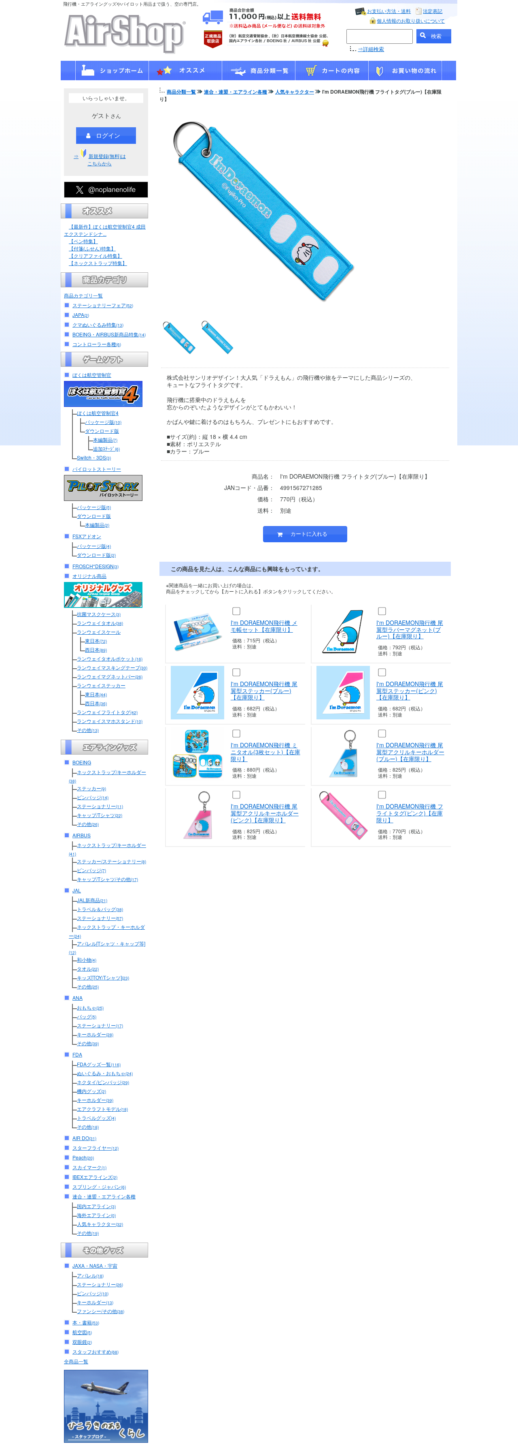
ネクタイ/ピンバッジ (103, 1081)
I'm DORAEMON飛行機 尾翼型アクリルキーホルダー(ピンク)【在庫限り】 (265, 813)
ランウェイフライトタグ (107, 711)
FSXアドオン (86, 536)
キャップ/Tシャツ (99, 814)
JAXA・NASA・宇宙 (94, 1265)
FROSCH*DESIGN (95, 566)
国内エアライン (96, 1205)
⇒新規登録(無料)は (100, 159)
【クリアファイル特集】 (95, 255)
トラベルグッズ (96, 1117)
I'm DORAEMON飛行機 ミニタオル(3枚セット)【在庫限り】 (265, 752)
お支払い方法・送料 (389, 10)
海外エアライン (96, 1214)
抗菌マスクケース (99, 613)
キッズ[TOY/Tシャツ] (103, 977)
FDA (77, 1054)
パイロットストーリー (96, 468)
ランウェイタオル (100, 622)
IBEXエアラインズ (94, 1176)
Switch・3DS (94, 457)
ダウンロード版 (102, 430)
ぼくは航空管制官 (91, 374)
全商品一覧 (76, 1361)
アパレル (90, 1275)
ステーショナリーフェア (102, 305)
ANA (77, 997)
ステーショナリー (100, 805)
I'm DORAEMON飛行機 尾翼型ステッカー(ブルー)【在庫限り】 (264, 691)
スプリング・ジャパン (99, 1186)
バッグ (86, 1016)
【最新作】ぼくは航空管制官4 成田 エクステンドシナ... (105, 230)
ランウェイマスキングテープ (112, 667)
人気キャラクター (100, 1223)
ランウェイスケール (99, 631)
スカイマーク (89, 1167)
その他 (88, 729)
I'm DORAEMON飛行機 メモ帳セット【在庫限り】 (264, 625)
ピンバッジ (92, 797)
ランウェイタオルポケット (109, 658)
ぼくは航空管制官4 (98, 412)
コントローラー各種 (96, 343)
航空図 (82, 1331)
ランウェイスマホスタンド (109, 720)
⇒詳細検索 (371, 49)
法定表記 (432, 10)
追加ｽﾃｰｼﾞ (106, 448)
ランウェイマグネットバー (109, 676)
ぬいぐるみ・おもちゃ (105, 1073)
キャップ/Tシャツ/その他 (107, 878)
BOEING (81, 762)
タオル (88, 968)
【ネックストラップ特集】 (98, 262)
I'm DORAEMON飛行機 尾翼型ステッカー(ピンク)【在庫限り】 (409, 691)
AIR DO (84, 1137)
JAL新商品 (92, 899)
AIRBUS (81, 835)
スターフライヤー (95, 1147)
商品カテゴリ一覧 (83, 295)
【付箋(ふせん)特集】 (92, 248)
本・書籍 (85, 1322)
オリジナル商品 (89, 575)
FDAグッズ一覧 (99, 1064)
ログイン (108, 135)
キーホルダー (95, 1034)
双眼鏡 (82, 1341)
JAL (76, 890)
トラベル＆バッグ (100, 908)
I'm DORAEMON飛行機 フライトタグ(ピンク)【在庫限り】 (409, 813)
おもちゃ (90, 1007)
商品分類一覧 (181, 91)
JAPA (80, 314)
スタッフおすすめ (95, 1351)
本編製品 (105, 439)
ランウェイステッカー (101, 685)
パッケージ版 (103, 421)
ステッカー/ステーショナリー (111, 861)
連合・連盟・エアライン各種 (104, 1196)
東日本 (96, 640)
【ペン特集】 (83, 240)
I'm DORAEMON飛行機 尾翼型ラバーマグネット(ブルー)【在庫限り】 (409, 629)
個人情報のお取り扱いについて (411, 20)
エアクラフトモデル (102, 1108)
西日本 (96, 649)
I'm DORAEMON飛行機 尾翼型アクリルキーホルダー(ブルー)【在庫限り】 (410, 752)
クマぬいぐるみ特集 (97, 324)
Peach (83, 1157)
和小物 (86, 959)
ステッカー (91, 788)
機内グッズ (91, 1090)
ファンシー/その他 (100, 1310)
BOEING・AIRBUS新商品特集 (109, 334)
